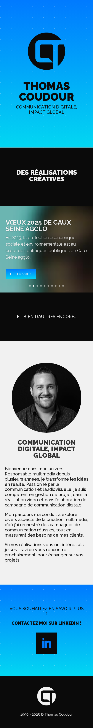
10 (63, 286)
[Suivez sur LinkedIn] (46, 643)
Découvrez (21, 274)
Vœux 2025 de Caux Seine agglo (38, 226)
